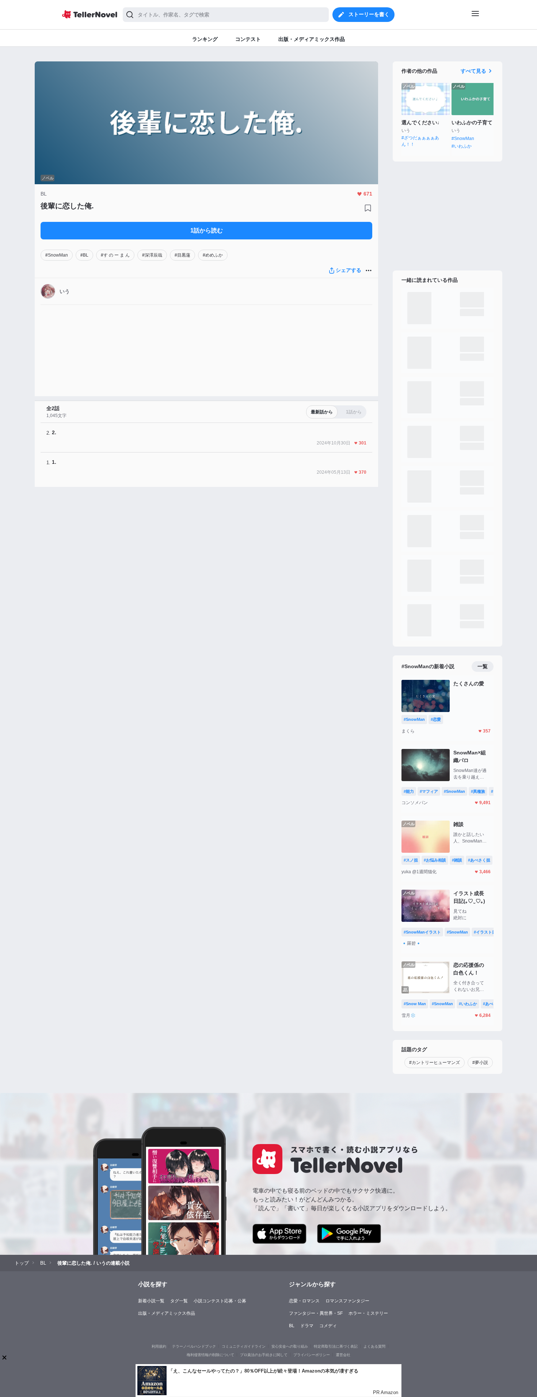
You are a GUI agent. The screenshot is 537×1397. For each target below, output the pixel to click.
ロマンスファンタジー (347, 1300)
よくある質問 (374, 1346)
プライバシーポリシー (311, 1355)
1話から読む (206, 230)
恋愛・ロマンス (304, 1300)
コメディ (328, 1325)
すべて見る (473, 71)
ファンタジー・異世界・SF (316, 1313)
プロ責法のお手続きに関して (263, 1355)
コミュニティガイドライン (244, 1346)
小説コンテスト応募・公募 (220, 1300)
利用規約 (159, 1346)
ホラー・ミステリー (368, 1313)
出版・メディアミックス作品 (166, 1313)
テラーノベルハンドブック (194, 1346)
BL (291, 1325)
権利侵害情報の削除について (210, 1355)
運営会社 (343, 1355)
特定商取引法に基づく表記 (336, 1346)
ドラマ (306, 1325)
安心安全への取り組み (289, 1346)
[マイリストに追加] (368, 208)
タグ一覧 (179, 1300)
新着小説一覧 (151, 1300)
